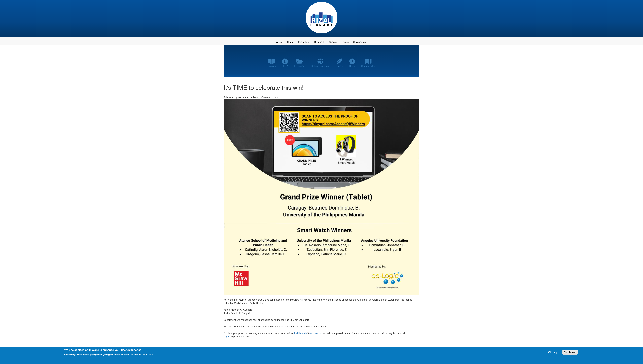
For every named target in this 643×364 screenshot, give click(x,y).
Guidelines (303, 42)
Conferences (360, 42)
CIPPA (285, 66)
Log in (227, 336)
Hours (352, 66)
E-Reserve (299, 66)
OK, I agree (554, 352)
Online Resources (320, 66)
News (346, 42)
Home (290, 42)
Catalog (272, 66)
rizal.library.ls (300, 333)
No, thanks (570, 352)
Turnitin (339, 66)
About (279, 42)
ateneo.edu (315, 333)
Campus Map (368, 66)
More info (148, 354)
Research (319, 42)
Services (333, 42)
